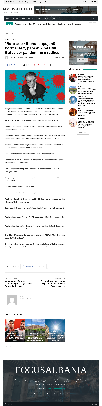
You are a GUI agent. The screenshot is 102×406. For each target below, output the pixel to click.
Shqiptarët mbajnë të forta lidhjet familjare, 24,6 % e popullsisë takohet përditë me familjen (86, 124)
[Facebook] (83, 1)
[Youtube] (95, 1)
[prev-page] (6, 346)
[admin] (7, 57)
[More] (50, 65)
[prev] (90, 23)
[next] (94, 23)
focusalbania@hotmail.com (55, 388)
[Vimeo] (92, 1)
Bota (12, 34)
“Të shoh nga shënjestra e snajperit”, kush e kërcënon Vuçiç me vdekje (52, 283)
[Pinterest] (54, 393)
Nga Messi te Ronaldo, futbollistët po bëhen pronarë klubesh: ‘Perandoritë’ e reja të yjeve (15, 337)
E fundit (13, 39)
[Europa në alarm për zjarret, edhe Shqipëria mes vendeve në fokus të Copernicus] (73, 112)
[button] (94, 18)
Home (7, 34)
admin (14, 58)
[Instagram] (86, 1)
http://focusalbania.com (26, 299)
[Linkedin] (47, 393)
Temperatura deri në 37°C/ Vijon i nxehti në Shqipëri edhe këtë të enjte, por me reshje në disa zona (55, 337)
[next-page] (10, 346)
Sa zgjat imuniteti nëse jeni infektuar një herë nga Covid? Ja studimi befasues (18, 283)
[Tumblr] (60, 393)
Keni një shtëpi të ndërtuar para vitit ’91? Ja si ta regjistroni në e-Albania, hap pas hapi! (35, 338)
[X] (89, 1)
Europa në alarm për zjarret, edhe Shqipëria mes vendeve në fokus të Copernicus (51, 24)
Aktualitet (34, 333)
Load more (82, 133)
